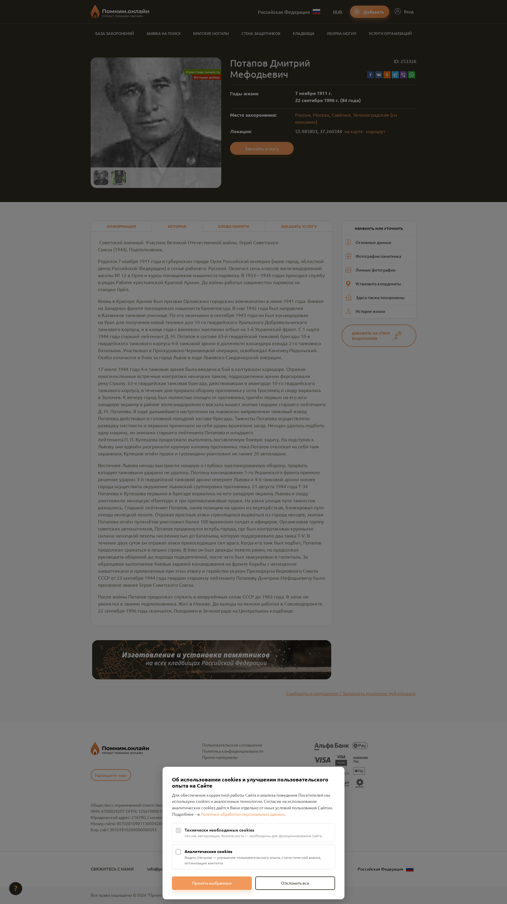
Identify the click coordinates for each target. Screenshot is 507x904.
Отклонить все (295, 883)
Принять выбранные (212, 883)
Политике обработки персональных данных (243, 814)
